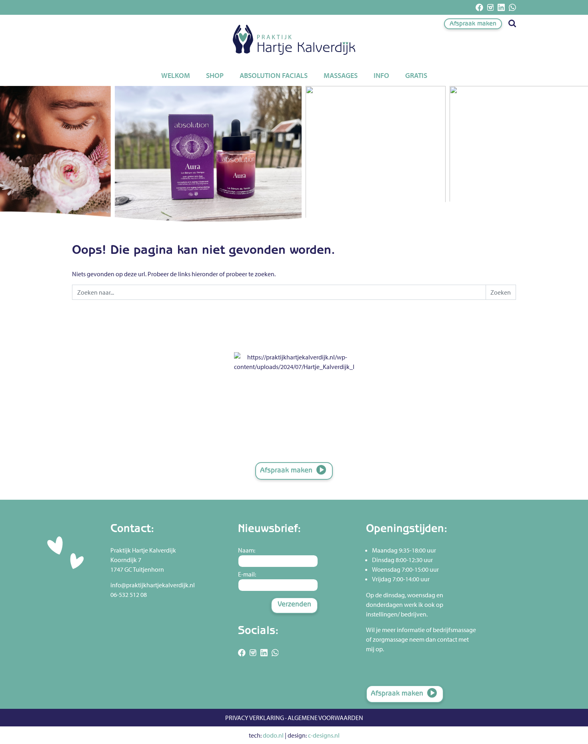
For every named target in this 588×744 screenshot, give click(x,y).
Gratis (416, 75)
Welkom (175, 75)
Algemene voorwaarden (325, 718)
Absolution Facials (274, 75)
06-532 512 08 (128, 594)
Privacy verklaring (254, 718)
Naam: (246, 550)
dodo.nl (273, 735)
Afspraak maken (473, 24)
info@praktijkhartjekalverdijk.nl (152, 585)
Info (381, 75)
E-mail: (247, 574)
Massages (341, 75)
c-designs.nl (324, 735)
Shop (215, 75)
